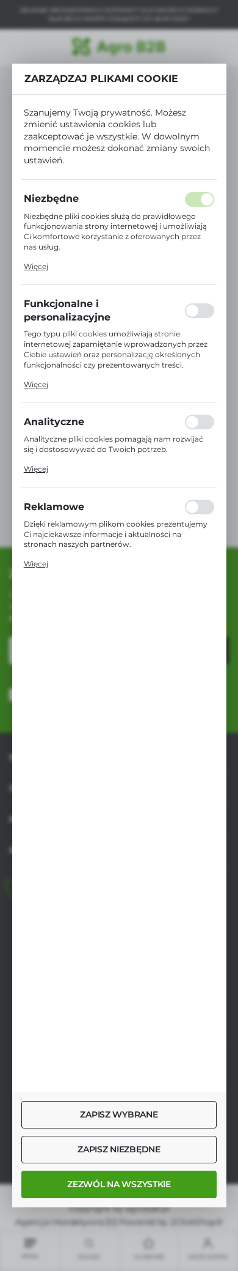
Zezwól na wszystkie (119, 1184)
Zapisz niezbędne (119, 1149)
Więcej (36, 266)
